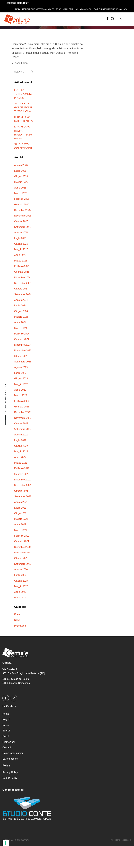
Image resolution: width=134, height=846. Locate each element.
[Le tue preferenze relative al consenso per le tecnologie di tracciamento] (6, 843)
